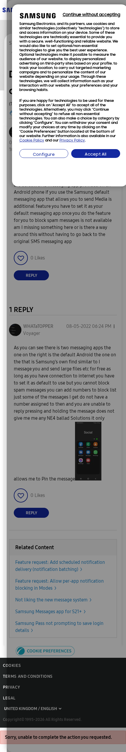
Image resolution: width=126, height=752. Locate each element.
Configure (44, 155)
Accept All (95, 154)
